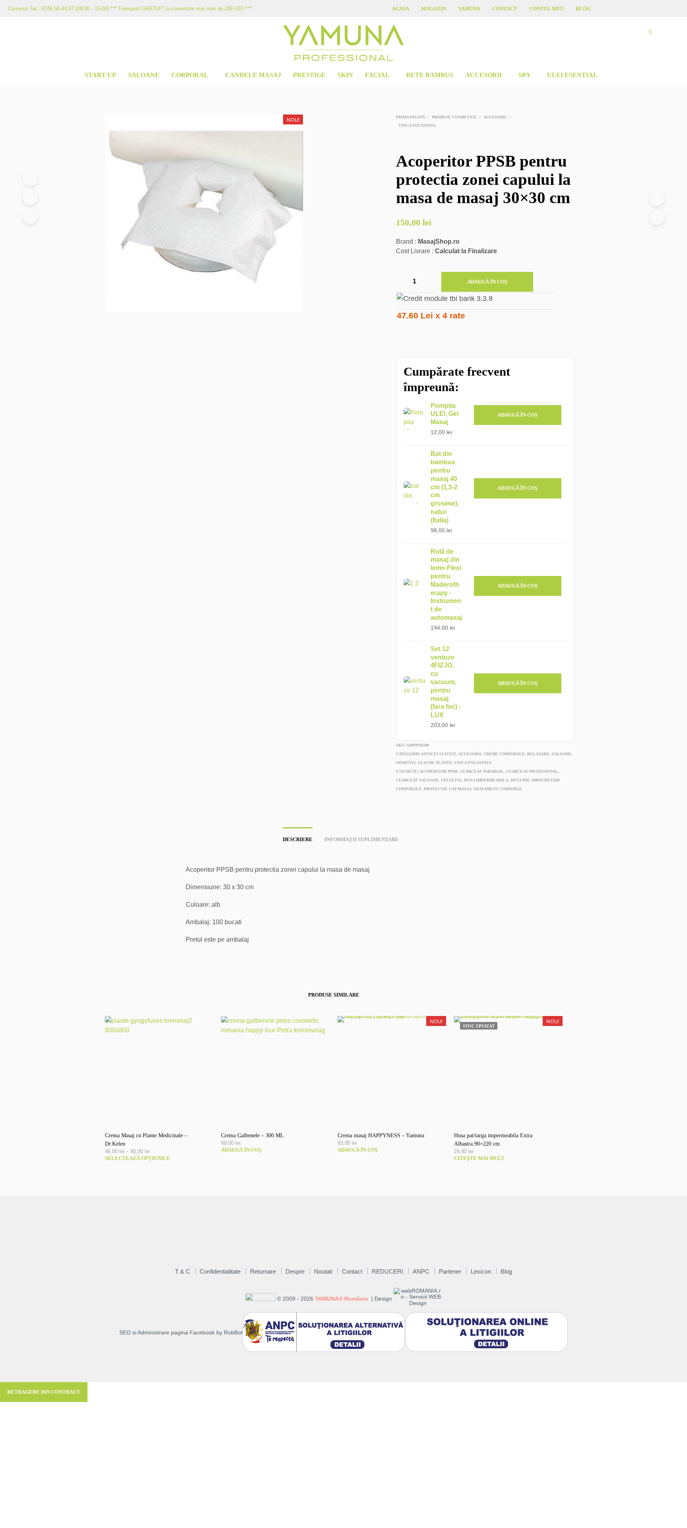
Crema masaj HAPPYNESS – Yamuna (381, 1135)
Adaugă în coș (487, 282)
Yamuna (469, 9)
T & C (182, 1271)
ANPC (421, 1271)
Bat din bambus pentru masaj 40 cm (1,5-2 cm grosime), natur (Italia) (445, 486)
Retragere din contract (43, 1392)
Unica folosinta (417, 125)
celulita (451, 780)
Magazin (433, 9)
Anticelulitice (438, 754)
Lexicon (481, 1271)
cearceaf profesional (532, 771)
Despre (295, 1271)
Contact (504, 9)
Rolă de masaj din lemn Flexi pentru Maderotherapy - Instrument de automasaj (446, 584)
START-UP (100, 75)
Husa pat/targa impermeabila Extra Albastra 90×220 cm (493, 1139)
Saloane (143, 75)
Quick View (163, 1116)
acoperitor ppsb (438, 771)
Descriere (297, 839)
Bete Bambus (429, 75)
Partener (450, 1271)
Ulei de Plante (435, 762)
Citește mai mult (479, 1158)
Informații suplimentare (361, 839)
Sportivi (405, 762)
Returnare (263, 1271)
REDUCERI (387, 1271)
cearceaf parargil (482, 771)
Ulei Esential (572, 75)
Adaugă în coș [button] (517, 415)
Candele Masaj (253, 75)
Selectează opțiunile (137, 1158)
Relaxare (538, 754)
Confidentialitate (220, 1271)
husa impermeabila (486, 780)
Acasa (400, 9)
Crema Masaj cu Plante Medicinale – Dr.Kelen (146, 1139)
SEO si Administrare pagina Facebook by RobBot (181, 1333)
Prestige (309, 75)
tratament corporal (498, 789)
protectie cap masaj (447, 789)
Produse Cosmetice (454, 117)
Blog (583, 9)
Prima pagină (410, 117)
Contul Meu (546, 9)
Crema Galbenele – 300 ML (252, 1135)
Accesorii (483, 75)
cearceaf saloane (417, 780)
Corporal (189, 75)
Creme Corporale (504, 754)
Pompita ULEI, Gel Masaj (444, 414)
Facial (377, 75)
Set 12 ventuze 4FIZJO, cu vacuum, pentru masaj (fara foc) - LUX (446, 682)
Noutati (323, 1271)
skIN (345, 75)
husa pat (519, 780)
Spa (524, 75)
